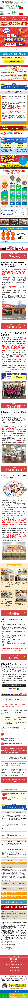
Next (25, 37)
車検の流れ (14, 962)
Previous (2, 37)
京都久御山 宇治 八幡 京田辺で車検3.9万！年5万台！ (17, 976)
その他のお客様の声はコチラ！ (14, 902)
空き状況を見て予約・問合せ (14, 964)
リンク (14, 973)
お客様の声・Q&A (14, 967)
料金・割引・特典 (14, 956)
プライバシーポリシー (14, 970)
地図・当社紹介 (14, 959)
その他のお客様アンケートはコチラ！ (14, 123)
